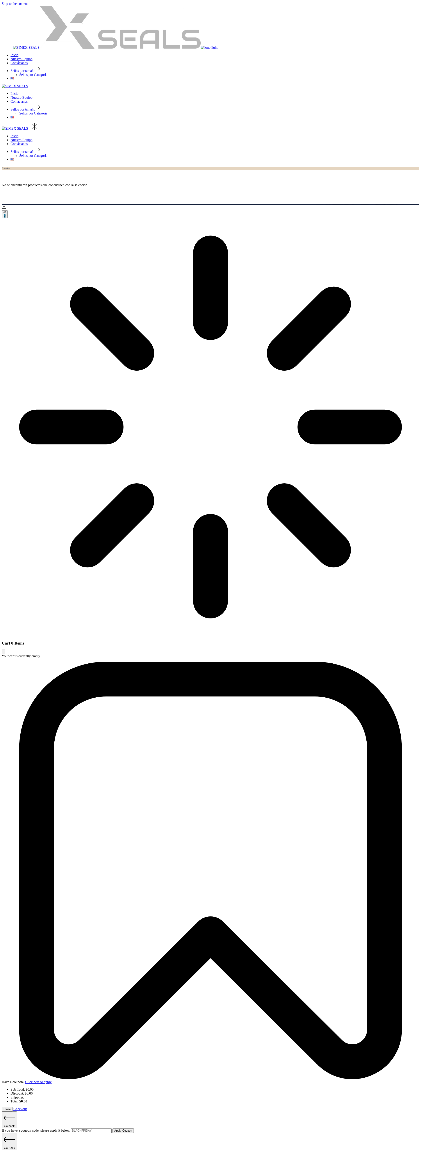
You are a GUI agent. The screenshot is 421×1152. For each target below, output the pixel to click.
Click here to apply (38, 1082)
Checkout (20, 1109)
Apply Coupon (123, 1130)
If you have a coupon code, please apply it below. (36, 1130)
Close (7, 1109)
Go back (9, 1126)
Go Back (9, 1148)
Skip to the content (15, 3)
